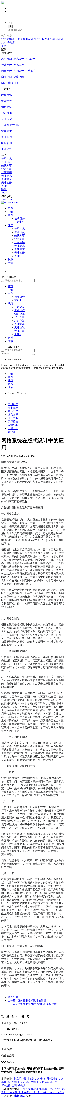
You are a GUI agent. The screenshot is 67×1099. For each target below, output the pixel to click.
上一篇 (27, 1000)
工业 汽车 (6, 149)
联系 (4, 189)
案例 (10, 293)
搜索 (4, 192)
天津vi (4, 186)
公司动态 (6, 158)
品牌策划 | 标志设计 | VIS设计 (18, 58)
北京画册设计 (26, 39)
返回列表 (13, 997)
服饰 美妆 (6, 113)
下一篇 (32, 1004)
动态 (10, 303)
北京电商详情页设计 (47, 1078)
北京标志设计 (9, 42)
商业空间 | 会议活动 (12, 76)
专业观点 (6, 162)
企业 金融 (6, 119)
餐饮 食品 (6, 101)
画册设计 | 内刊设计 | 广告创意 (18, 70)
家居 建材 (6, 131)
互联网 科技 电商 (11, 125)
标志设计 (23, 1085)
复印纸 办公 (8, 137)
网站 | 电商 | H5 (10, 82)
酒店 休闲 (6, 107)
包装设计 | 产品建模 (12, 64)
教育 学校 (6, 95)
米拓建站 (19, 1095)
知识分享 (6, 165)
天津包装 (6, 179)
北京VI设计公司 (27, 1082)
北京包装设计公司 (47, 1082)
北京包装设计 (42, 39)
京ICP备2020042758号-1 (50, 1092)
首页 (10, 286)
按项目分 (19, 218)
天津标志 (6, 175)
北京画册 (6, 169)
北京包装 (6, 172)
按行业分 (19, 221)
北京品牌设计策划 (24, 1078)
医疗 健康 (6, 143)
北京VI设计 (56, 39)
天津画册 (6, 182)
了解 (4, 45)
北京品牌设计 (9, 39)
